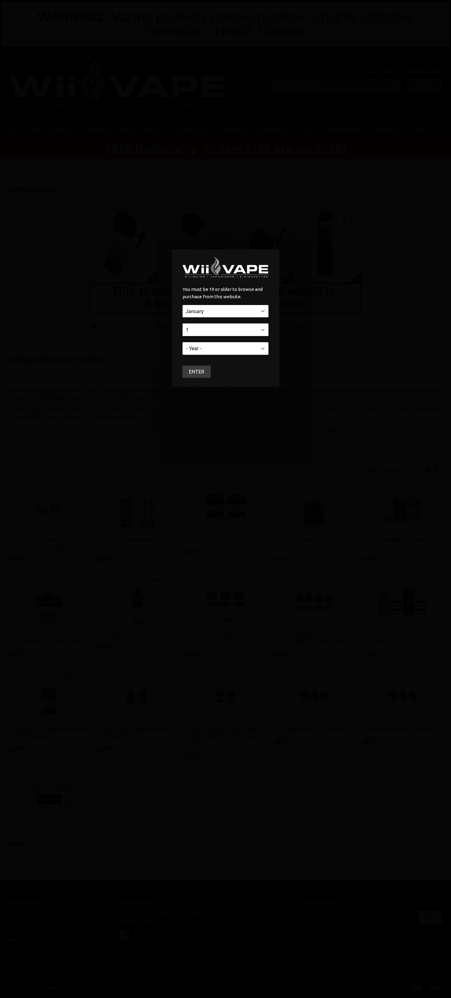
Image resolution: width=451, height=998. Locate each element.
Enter (196, 371)
